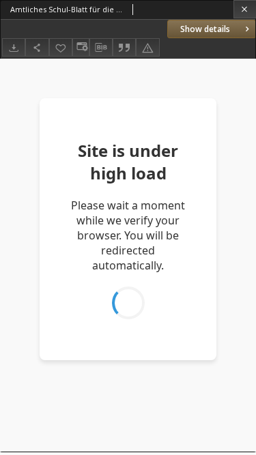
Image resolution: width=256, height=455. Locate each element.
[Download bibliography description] (101, 47)
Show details (205, 29)
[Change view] (80, 47)
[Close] (244, 9)
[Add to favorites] (60, 47)
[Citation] (124, 47)
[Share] (36, 47)
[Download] (13, 47)
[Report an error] (147, 47)
